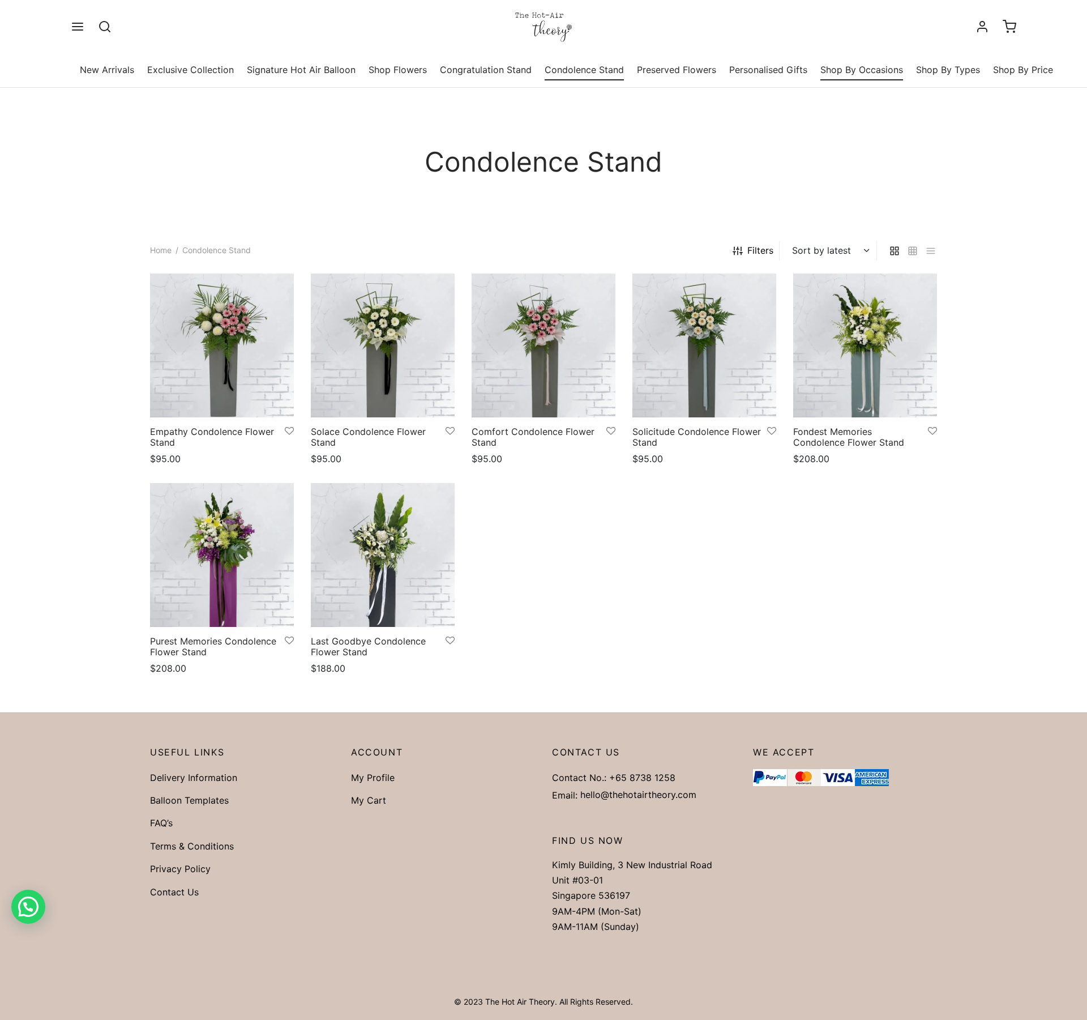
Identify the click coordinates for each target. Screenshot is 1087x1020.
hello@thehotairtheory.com (638, 794)
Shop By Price (1023, 69)
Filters (760, 250)
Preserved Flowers (676, 69)
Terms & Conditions (192, 846)
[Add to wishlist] (289, 431)
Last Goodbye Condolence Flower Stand (368, 646)
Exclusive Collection (190, 69)
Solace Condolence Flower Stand (368, 437)
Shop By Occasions (861, 69)
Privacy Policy (180, 868)
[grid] (894, 251)
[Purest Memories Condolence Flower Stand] (222, 555)
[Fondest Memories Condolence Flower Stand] (865, 345)
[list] (931, 251)
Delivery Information (193, 777)
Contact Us (174, 892)
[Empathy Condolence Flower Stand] (222, 345)
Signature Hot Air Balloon (301, 69)
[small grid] (912, 251)
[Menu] (77, 26)
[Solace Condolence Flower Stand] (383, 345)
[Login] (982, 26)
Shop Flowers (398, 69)
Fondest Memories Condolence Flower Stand (848, 437)
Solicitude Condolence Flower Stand (696, 437)
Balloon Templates (189, 800)
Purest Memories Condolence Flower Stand (213, 646)
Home (161, 250)
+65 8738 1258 (642, 777)
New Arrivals (107, 69)
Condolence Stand (584, 69)
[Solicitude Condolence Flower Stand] (704, 345)
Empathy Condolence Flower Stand (212, 437)
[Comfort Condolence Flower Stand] (543, 345)
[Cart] (1009, 26)
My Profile (373, 777)
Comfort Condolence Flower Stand (533, 437)
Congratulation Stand (486, 69)
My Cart (368, 800)
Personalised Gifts (768, 69)
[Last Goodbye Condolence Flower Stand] (383, 555)
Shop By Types (948, 69)
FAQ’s (161, 823)
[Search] (105, 26)
